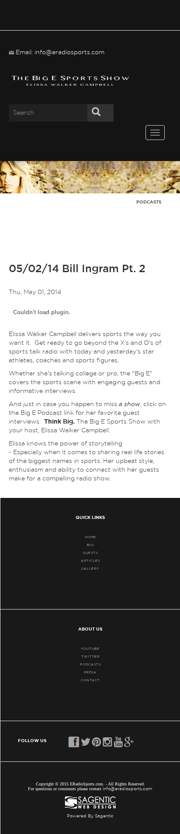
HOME (90, 537)
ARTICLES (90, 560)
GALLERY (90, 568)
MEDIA (90, 672)
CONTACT (90, 680)
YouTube (90, 648)
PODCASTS (90, 664)
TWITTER (90, 656)
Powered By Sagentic (90, 816)
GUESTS (90, 552)
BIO (90, 545)
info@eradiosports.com (127, 789)
